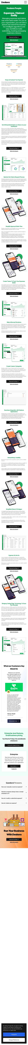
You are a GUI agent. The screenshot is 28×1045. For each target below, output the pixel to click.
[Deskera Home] (5, 2)
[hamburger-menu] (25, 2)
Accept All (13, 1034)
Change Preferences (14, 1040)
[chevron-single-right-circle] (25, 699)
